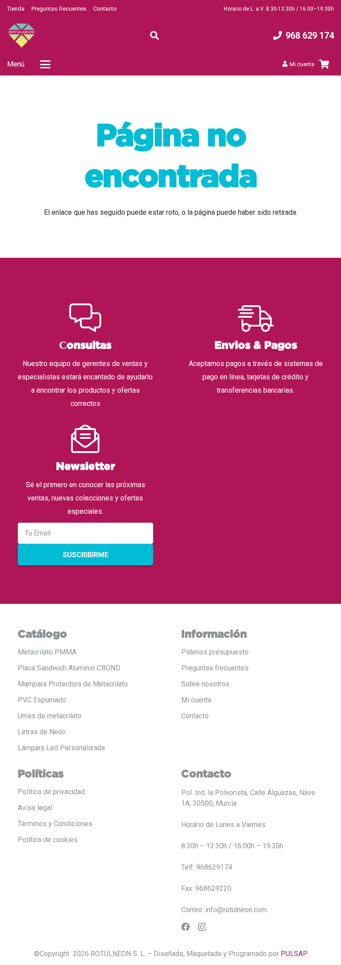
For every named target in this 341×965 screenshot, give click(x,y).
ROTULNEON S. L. (118, 953)
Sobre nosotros (205, 684)
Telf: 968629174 (206, 867)
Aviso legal (35, 808)
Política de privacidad (51, 792)
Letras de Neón (42, 732)
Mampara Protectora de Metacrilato (73, 684)
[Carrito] (324, 64)
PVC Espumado (42, 700)
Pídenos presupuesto (215, 652)
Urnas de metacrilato (50, 716)
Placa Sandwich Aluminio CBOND (69, 668)
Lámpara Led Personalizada (61, 748)
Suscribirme (85, 555)
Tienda (15, 8)
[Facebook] (185, 926)
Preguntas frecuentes (59, 8)
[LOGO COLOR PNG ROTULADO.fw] (21, 35)
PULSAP (294, 953)
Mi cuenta (196, 700)
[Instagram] (202, 927)
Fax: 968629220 (206, 888)
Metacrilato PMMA (47, 652)
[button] (154, 35)
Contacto (105, 8)
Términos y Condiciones (55, 823)
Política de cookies (48, 839)
